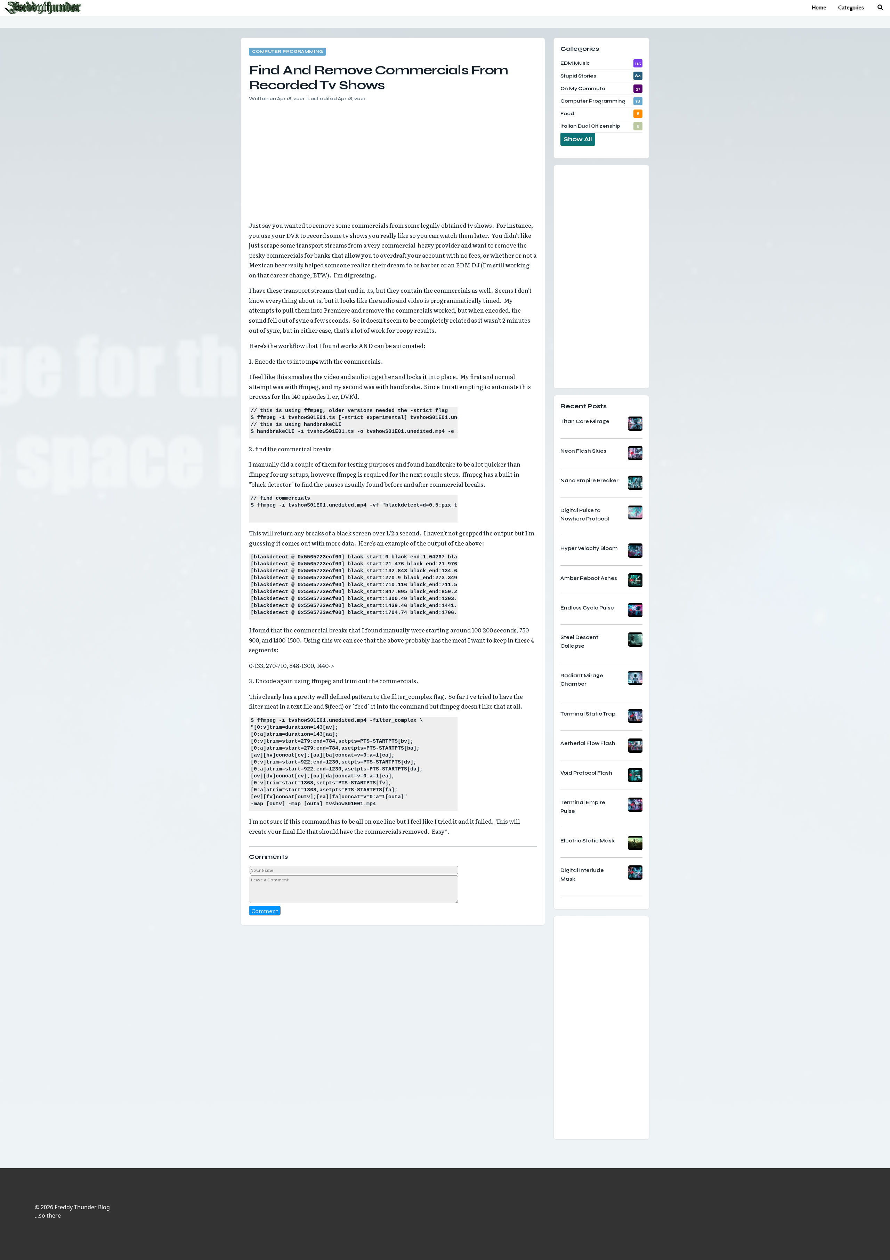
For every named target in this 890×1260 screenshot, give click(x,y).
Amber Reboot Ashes (588, 578)
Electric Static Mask (587, 841)
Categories (851, 7)
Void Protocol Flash (586, 773)
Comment (264, 910)
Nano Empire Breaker (589, 480)
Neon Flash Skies (583, 451)
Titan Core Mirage (584, 421)
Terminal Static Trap (587, 714)
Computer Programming (287, 51)
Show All (578, 139)
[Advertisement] (393, 157)
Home (819, 7)
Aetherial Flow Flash (587, 743)
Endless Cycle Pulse (587, 608)
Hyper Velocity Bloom (589, 548)
